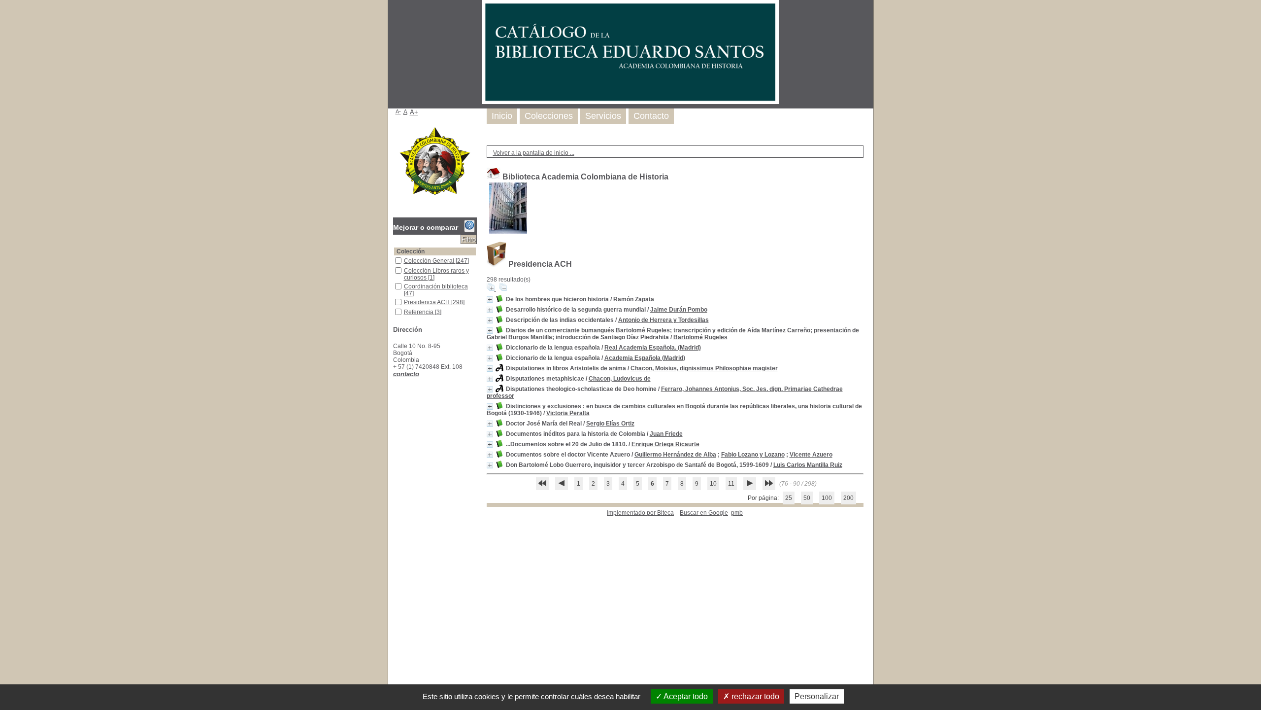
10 (713, 483)
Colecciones (549, 116)
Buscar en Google (704, 512)
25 (788, 498)
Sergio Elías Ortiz (610, 423)
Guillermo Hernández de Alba (675, 454)
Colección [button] (411, 251)
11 (731, 483)
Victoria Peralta (568, 413)
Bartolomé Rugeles (700, 337)
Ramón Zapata (633, 299)
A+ (414, 112)
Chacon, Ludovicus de (620, 378)
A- (398, 111)
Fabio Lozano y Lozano (753, 454)
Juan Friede (666, 433)
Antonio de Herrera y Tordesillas (663, 320)
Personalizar (817, 696)
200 (848, 498)
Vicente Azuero (811, 454)
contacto (406, 374)
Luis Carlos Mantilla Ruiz (807, 465)
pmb (737, 512)
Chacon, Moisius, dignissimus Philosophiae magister (704, 368)
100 (827, 498)
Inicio (502, 116)
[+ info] (490, 299)
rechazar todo (754, 696)
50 (806, 498)
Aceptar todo (685, 696)
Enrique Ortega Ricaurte (665, 444)
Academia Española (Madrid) (644, 358)
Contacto (651, 116)
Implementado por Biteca (640, 512)
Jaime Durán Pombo (678, 309)
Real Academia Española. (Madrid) (652, 347)
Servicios (603, 116)
